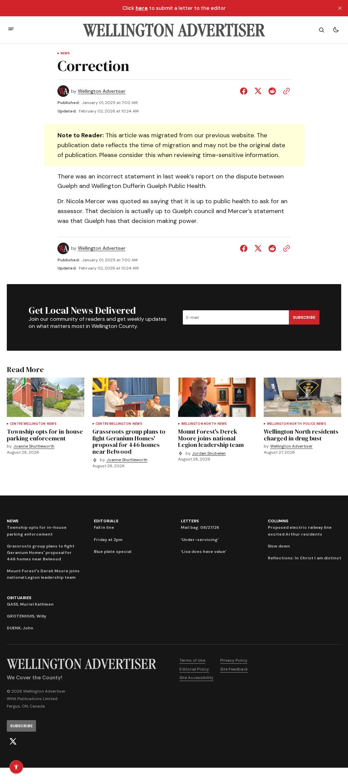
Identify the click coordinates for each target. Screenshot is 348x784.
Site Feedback (234, 669)
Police (309, 423)
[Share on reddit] (272, 91)
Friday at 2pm (108, 539)
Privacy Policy (233, 660)
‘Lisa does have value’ (203, 551)
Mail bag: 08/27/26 (200, 527)
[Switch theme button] (335, 29)
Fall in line (104, 527)
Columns (278, 521)
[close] (339, 8)
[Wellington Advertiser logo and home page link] (174, 30)
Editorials (106, 521)
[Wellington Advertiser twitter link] (13, 741)
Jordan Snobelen (209, 453)
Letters (189, 521)
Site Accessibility (196, 677)
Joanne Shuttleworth (33, 446)
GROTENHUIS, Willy (26, 616)
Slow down (279, 546)
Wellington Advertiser (101, 91)
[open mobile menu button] (11, 30)
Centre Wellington (28, 423)
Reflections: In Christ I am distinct (304, 558)
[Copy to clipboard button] (285, 91)
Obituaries (19, 597)
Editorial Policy (194, 669)
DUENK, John (20, 628)
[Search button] (321, 29)
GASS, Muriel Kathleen (30, 604)
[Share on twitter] (258, 91)
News (65, 53)
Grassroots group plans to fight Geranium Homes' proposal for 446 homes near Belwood (40, 552)
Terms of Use (192, 660)
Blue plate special (112, 551)
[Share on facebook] (245, 91)
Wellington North (198, 423)
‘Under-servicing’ (200, 539)
